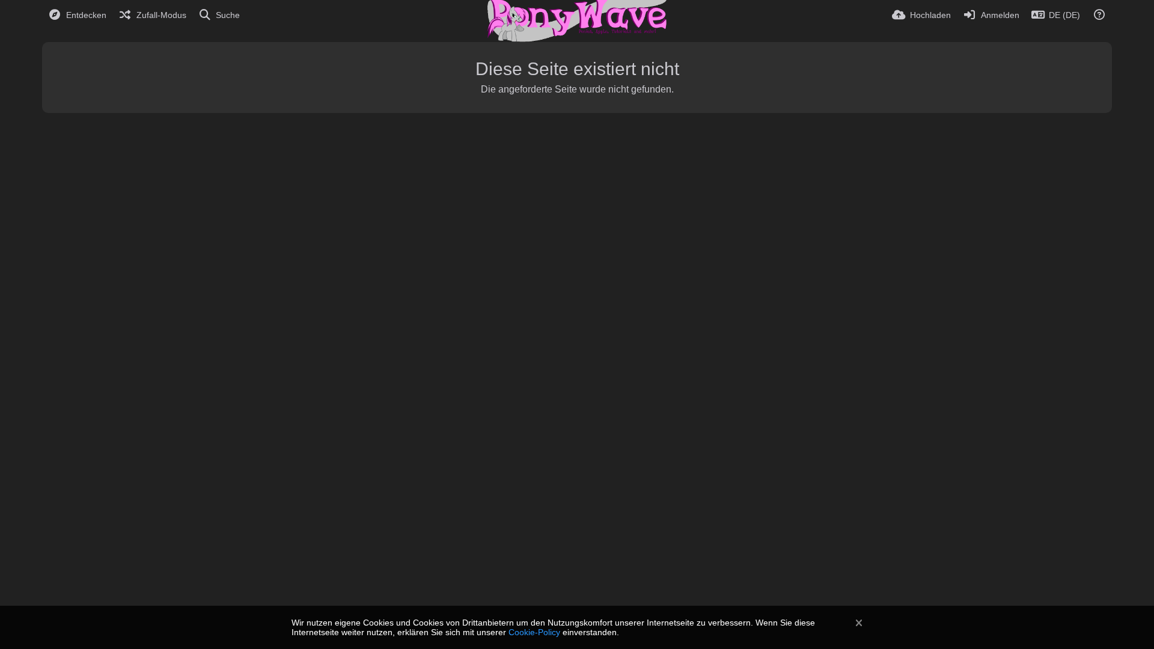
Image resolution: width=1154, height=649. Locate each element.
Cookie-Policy (534, 632)
